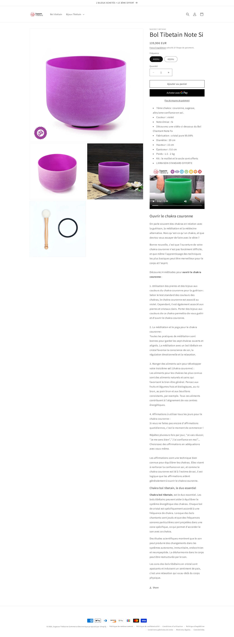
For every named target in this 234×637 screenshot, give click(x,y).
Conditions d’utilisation (173, 626)
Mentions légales (183, 630)
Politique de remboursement (121, 626)
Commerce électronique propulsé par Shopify (87, 626)
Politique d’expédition (195, 626)
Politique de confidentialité (148, 626)
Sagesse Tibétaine (60, 626)
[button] (75, 14)
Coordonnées (199, 630)
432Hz (171, 59)
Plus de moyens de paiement (177, 100)
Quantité (154, 66)
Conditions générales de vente (160, 630)
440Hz (156, 59)
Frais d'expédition (158, 47)
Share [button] (156, 587)
